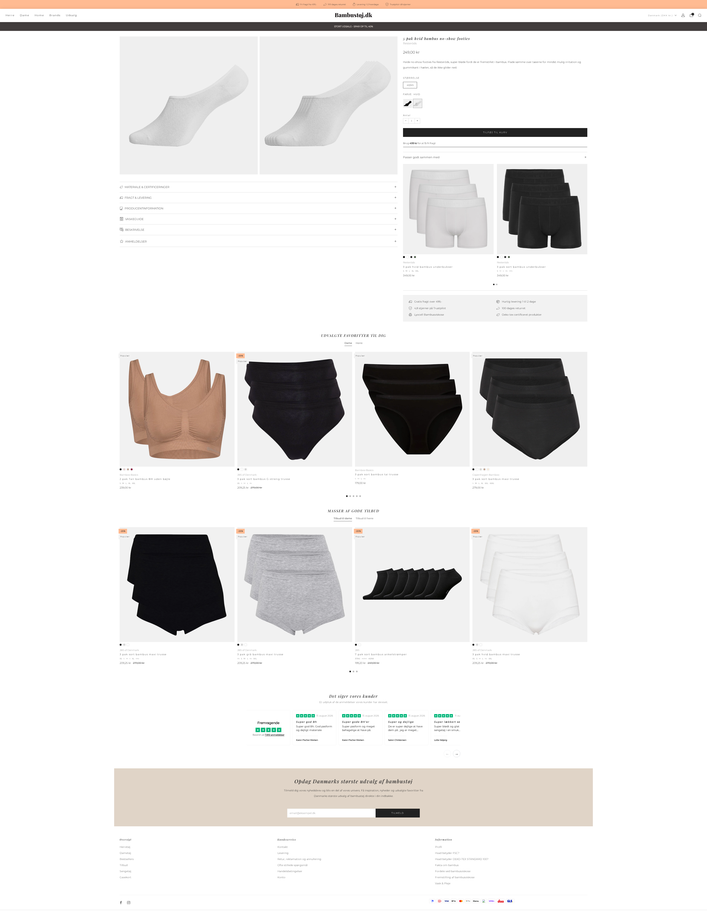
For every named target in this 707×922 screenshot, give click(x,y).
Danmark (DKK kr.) (660, 15)
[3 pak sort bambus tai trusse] (412, 409)
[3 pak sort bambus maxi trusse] (529, 409)
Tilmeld (397, 813)
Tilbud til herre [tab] (364, 518)
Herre (10, 15)
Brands (55, 15)
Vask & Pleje (442, 883)
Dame (24, 15)
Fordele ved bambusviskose (452, 871)
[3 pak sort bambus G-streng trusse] (294, 409)
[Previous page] (403, 209)
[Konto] (683, 15)
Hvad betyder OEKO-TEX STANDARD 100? (461, 859)
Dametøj (125, 853)
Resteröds (410, 43)
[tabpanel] (353, 424)
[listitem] (306, 4)
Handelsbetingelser (289, 871)
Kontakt (282, 847)
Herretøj (125, 847)
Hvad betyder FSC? (447, 853)
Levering (283, 853)
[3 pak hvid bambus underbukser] (448, 209)
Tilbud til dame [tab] (343, 518)
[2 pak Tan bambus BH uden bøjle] (177, 409)
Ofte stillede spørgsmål (292, 865)
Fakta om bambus (447, 865)
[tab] (494, 284)
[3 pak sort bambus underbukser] (542, 209)
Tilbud (124, 865)
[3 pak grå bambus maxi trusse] (294, 584)
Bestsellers (127, 859)
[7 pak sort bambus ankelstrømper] (412, 584)
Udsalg (71, 15)
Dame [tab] (348, 342)
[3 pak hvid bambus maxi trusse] (529, 584)
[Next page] (587, 209)
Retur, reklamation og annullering (299, 859)
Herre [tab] (359, 342)
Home (39, 15)
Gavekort (125, 877)
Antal (407, 115)
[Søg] (699, 15)
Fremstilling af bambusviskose (454, 877)
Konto (281, 877)
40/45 (410, 85)
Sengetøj (125, 871)
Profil (438, 847)
